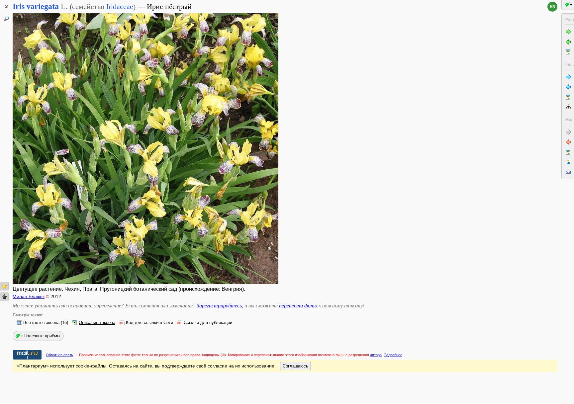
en (552, 6)
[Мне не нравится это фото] (4, 296)
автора (376, 355)
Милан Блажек (29, 296)
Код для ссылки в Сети (149, 322)
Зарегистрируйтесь (219, 305)
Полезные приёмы (42, 335)
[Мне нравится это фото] (4, 286)
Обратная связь (59, 355)
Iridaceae (119, 6)
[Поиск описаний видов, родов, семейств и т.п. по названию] (6, 19)
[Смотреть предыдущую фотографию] (40, 148)
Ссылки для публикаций (208, 322)
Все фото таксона (41, 322)
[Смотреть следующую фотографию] (250, 148)
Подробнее (393, 355)
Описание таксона (97, 322)
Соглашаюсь (295, 366)
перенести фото (298, 305)
